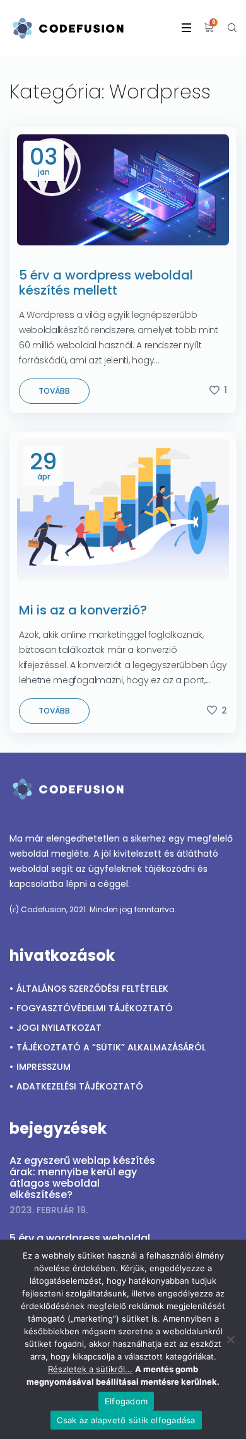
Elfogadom (126, 1401)
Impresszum (43, 1066)
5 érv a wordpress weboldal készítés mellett (106, 282)
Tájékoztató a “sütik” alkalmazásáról (111, 1047)
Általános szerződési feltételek (92, 988)
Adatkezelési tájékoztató (79, 1086)
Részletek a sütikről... (90, 1369)
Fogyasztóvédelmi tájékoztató (94, 1008)
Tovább (54, 390)
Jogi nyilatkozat (59, 1027)
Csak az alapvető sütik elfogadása (126, 1420)
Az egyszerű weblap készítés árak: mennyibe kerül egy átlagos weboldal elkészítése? (82, 1178)
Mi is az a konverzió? (83, 610)
